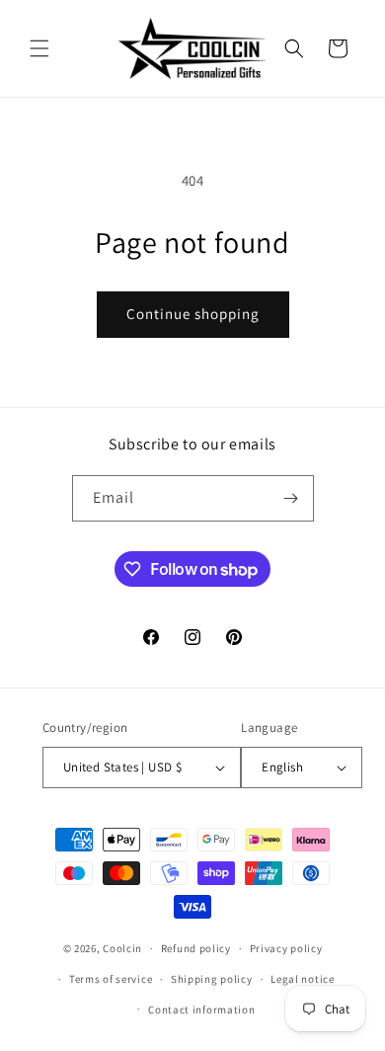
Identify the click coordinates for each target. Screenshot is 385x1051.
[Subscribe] (291, 498)
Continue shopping (193, 313)
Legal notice (302, 979)
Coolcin (122, 948)
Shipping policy (212, 979)
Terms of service (110, 979)
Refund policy (196, 948)
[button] (39, 48)
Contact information (201, 1009)
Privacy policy (286, 948)
